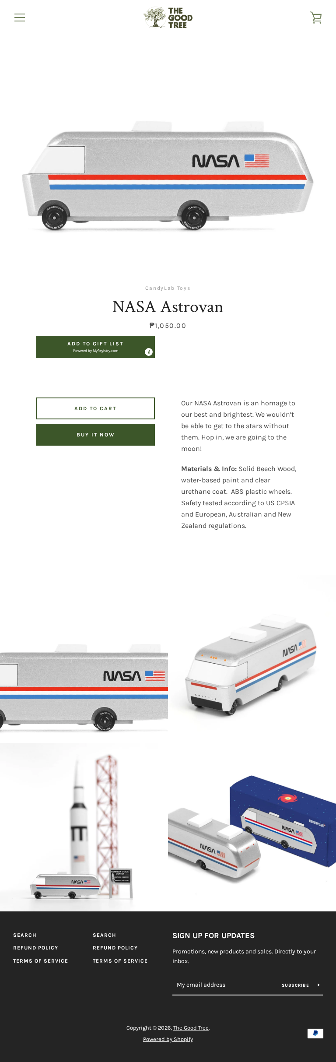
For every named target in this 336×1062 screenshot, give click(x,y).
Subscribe (297, 985)
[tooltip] (149, 352)
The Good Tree (191, 1027)
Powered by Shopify (168, 1039)
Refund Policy (35, 948)
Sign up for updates (213, 935)
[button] (95, 347)
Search (24, 935)
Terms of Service (40, 961)
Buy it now (96, 435)
